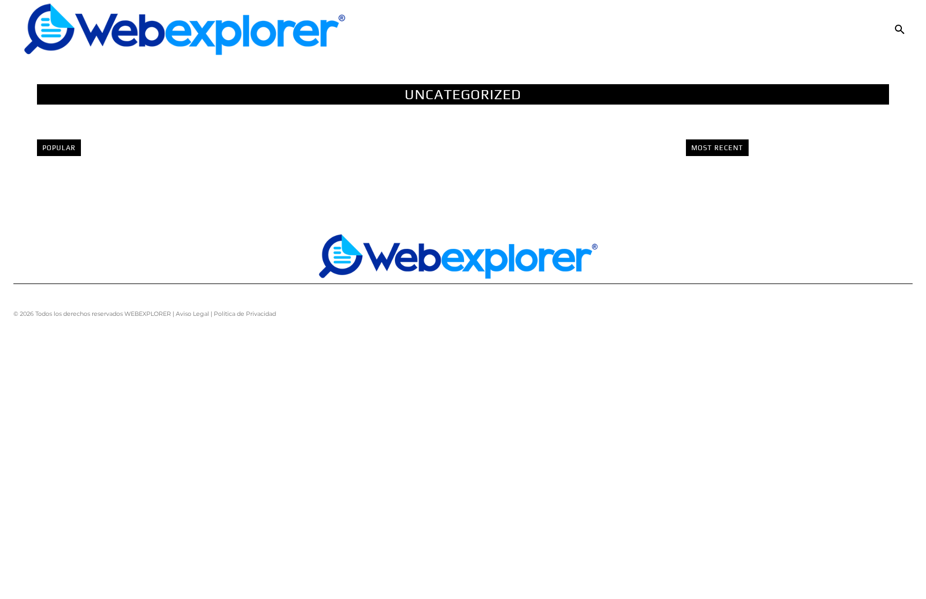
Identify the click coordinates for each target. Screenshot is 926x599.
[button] (900, 30)
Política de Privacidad (245, 313)
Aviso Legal (192, 313)
